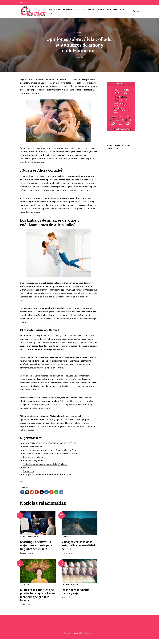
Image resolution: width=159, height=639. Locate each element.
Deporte (100, 9)
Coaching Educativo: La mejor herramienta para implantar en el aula (36, 545)
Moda (122, 9)
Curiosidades (54, 9)
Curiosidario (68, 633)
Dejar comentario (26, 553)
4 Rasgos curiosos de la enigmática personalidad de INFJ (78, 545)
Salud (51, 13)
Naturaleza (67, 9)
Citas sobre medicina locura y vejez (75, 591)
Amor (76, 9)
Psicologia (79, 33)
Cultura (91, 9)
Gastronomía (111, 9)
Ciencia (23, 537)
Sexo (83, 9)
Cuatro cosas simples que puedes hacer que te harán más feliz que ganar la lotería (37, 595)
